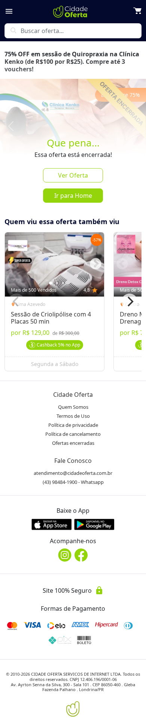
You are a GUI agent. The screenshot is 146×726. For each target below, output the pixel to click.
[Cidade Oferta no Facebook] (81, 555)
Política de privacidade (73, 425)
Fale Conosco (73, 460)
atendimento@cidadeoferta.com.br (73, 473)
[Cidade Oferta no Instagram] (65, 555)
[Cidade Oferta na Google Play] (94, 524)
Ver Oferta (73, 175)
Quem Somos (73, 407)
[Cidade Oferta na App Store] (51, 524)
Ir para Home (73, 195)
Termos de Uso (73, 416)
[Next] (129, 302)
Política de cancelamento (73, 434)
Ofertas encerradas (73, 443)
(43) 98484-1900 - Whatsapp (73, 482)
